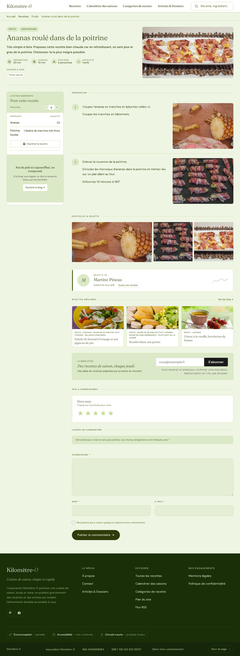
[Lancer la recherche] (196, 6)
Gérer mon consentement (167, 649)
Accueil (11, 16)
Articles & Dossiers (170, 6)
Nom (75, 501)
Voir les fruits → (225, 299)
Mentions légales (200, 576)
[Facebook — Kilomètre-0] (19, 613)
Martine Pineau (108, 279)
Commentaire (81, 455)
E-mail (160, 501)
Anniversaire (29, 29)
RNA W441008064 (93, 649)
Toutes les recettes (148, 576)
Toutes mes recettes (128, 285)
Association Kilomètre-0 (60, 649)
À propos (88, 576)
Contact (87, 584)
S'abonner (216, 362)
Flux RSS (141, 607)
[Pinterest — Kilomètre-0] (10, 613)
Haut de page (219, 649)
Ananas (14, 122)
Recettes (75, 6)
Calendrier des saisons (102, 6)
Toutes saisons (16, 74)
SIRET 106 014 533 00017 (126, 649)
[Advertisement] (35, 178)
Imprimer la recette (37, 143)
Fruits (35, 16)
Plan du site (143, 599)
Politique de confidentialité (207, 584)
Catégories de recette (137, 6)
